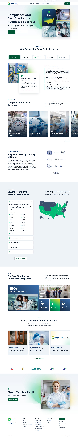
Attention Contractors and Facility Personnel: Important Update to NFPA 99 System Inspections (17, 350)
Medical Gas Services (38, 422)
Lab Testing (37, 430)
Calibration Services (38, 424)
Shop (60, 425)
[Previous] (65, 140)
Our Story (24, 420)
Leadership (25, 422)
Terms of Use (61, 435)
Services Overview (38, 420)
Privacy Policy (68, 435)
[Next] (68, 140)
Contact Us (67, 3)
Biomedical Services (38, 428)
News (48, 422)
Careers (54, 3)
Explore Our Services (20, 258)
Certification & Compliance (27, 424)
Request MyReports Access (64, 423)
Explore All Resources (39, 358)
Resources (49, 420)
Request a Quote (13, 399)
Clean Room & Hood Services (40, 426)
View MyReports (62, 421)
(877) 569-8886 (62, 427)
